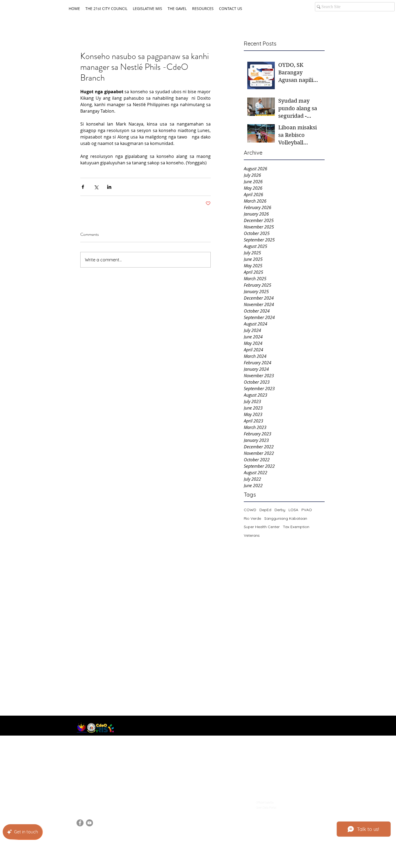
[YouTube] (89, 822)
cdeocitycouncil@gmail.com (103, 801)
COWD (250, 509)
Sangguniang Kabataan (285, 518)
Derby (280, 509)
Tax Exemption (296, 526)
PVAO (306, 509)
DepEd (265, 509)
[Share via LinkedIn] (109, 186)
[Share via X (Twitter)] (96, 186)
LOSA (293, 509)
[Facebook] (80, 822)
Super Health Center (262, 526)
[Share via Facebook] (82, 186)
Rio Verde (252, 518)
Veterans (252, 535)
